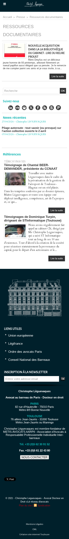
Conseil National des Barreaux (29, 360)
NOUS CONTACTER (34, 457)
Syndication (44, 505)
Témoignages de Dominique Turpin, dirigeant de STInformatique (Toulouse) (32, 218)
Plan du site (25, 505)
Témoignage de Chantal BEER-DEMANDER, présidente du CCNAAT (30, 166)
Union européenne (20, 335)
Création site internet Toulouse (34, 534)
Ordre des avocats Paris (25, 352)
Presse (20, 17)
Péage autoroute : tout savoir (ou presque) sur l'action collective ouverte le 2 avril (31, 126)
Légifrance (15, 343)
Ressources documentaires (46, 17)
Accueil (7, 17)
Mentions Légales (34, 524)
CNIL (35, 529)
